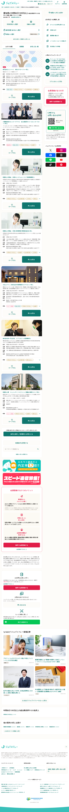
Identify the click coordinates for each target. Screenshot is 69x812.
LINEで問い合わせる (57, 128)
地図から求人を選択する (21, 454)
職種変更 (36, 1)
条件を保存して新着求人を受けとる (21, 39)
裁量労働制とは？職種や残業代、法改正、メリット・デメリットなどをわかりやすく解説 (50, 661)
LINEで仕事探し (30, 1)
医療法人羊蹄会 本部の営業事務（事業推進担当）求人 (17, 231)
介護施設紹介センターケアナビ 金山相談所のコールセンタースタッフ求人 (21, 122)
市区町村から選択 (12, 24)
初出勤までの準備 (55, 46)
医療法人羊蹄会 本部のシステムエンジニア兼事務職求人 (19, 177)
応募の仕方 (53, 30)
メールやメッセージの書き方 (58, 41)
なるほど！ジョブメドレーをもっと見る (34, 700)
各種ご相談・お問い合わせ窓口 (56, 770)
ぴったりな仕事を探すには (57, 24)
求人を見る (31, 96)
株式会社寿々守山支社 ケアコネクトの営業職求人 (17, 338)
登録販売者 (54, 726)
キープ (50, 4)
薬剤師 (21, 726)
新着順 (22, 46)
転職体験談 (17, 772)
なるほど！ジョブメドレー (7, 772)
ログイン (57, 4)
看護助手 (30, 726)
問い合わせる (22, 605)
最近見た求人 (43, 4)
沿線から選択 (31, 24)
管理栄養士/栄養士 (41, 726)
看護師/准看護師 (9, 726)
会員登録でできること (21, 549)
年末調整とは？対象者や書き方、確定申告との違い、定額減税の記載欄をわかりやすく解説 (50, 690)
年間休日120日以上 (9, 714)
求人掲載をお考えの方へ (48, 1)
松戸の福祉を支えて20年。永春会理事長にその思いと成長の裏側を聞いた (18, 692)
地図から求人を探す (56, 13)
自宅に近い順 (34, 46)
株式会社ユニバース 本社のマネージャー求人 (16, 69)
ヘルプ (14, 770)
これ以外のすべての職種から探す (12, 731)
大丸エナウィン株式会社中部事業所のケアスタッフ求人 (18, 284)
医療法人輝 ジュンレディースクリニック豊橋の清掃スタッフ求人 (21, 392)
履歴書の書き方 (54, 35)
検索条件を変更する (21, 443)
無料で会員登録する (21, 545)
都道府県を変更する (16, 17)
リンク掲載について (28, 770)
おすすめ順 (9, 46)
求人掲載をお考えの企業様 (30, 768)
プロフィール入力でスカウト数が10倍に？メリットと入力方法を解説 (18, 659)
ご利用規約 (11, 768)
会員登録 (64, 4)
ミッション (19, 770)
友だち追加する (23, 622)
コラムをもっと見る (56, 81)
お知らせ (3, 774)
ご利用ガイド (40, 1)
